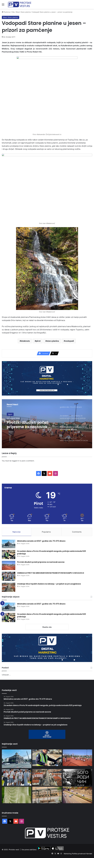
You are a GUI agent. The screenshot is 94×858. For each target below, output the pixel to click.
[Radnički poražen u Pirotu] (16, 795)
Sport (10, 414)
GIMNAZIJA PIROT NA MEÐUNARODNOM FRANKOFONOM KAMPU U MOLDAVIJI (50, 573)
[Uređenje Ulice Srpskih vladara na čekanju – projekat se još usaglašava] (8, 587)
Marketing (68, 854)
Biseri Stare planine (23, 12)
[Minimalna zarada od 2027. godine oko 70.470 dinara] (8, 544)
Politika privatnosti (79, 854)
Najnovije (16, 532)
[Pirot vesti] (19, 4)
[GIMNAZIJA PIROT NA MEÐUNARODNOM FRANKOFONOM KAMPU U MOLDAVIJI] (8, 576)
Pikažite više (47, 627)
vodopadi (69, 341)
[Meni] (3, 5)
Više (13, 12)
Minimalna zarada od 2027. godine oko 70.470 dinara (41, 541)
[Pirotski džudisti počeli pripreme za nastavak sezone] (8, 565)
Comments (77, 532)
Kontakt (89, 854)
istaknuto (25, 341)
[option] (47, 423)
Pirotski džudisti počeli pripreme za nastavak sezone (27, 424)
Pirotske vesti (14, 850)
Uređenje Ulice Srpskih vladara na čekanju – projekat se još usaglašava (49, 584)
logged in (15, 461)
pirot (38, 341)
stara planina (53, 341)
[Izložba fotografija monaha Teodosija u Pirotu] (77, 777)
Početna (6, 12)
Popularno (46, 532)
